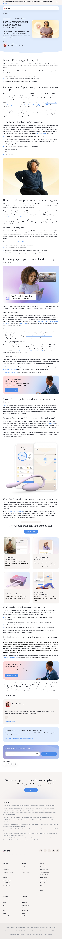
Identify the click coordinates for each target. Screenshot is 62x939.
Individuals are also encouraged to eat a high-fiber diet (29, 350)
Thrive (4, 902)
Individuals (24, 867)
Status (12, 927)
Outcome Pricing (7, 885)
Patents (42, 885)
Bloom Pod (52, 423)
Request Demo (6, 882)
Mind (4, 910)
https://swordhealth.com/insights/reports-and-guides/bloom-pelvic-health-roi (21, 839)
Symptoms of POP (41, 133)
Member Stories (25, 872)
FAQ (41, 890)
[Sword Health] (7, 8)
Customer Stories (44, 874)
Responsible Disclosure (51, 927)
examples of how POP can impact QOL (22, 242)
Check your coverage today (10, 657)
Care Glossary (43, 880)
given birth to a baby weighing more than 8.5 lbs (37, 105)
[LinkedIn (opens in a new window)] (6, 717)
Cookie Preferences (48, 934)
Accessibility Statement (39, 927)
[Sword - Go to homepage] (6, 850)
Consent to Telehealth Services (50, 930)
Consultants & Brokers (8, 872)
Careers (23, 913)
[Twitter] (57, 850)
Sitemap (7, 927)
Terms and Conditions (20, 927)
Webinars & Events (44, 872)
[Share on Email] (15, 764)
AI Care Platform (7, 900)
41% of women (23, 323)
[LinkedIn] (49, 850)
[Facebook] (45, 850)
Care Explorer (43, 877)
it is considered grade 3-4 (15, 216)
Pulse (4, 908)
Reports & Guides (44, 869)
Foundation (24, 902)
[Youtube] (53, 850)
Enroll (23, 869)
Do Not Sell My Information (36, 930)
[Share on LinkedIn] (11, 764)
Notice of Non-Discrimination (11, 930)
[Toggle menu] (56, 8)
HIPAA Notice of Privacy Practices (17, 934)
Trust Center (25, 916)
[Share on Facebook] (8, 764)
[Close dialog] (57, 2)
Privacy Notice (30, 927)
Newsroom (43, 888)
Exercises (7, 367)
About (23, 900)
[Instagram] (40, 850)
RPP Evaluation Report (24, 930)
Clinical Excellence (26, 905)
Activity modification (11, 369)
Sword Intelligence (7, 916)
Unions (4, 874)
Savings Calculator (7, 880)
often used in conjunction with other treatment (39, 336)
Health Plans (6, 869)
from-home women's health (15, 511)
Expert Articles (43, 867)
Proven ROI (5, 877)
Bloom (5, 405)
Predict (4, 913)
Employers (5, 867)
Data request (29, 934)
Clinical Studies (44, 882)
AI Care (23, 908)
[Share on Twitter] (4, 764)
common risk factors (44, 96)
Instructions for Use (37, 934)
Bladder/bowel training (11, 372)
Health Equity (25, 910)
